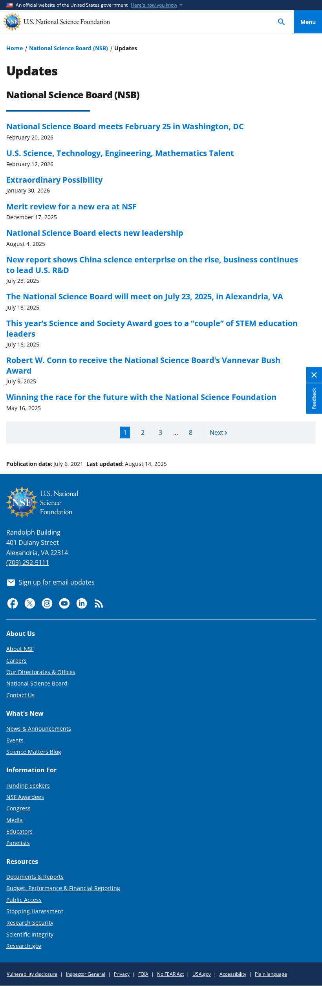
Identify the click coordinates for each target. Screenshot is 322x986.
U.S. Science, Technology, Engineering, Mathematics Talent (120, 152)
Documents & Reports (35, 876)
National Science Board (37, 683)
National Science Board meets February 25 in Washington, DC (125, 126)
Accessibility (233, 974)
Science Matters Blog (33, 751)
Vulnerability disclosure (32, 974)
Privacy (122, 974)
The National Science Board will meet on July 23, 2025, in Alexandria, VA (144, 296)
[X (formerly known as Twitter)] (30, 603)
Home (14, 48)
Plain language (271, 974)
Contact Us (20, 695)
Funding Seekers (28, 785)
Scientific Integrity (29, 934)
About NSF (20, 648)
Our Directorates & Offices (40, 672)
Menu (308, 22)
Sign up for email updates (57, 582)
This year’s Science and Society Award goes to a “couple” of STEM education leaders (152, 328)
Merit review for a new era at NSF (71, 206)
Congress (18, 808)
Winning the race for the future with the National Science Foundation (141, 396)
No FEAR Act (170, 974)
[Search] (281, 21)
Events (15, 740)
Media (14, 820)
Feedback (314, 398)
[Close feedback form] (314, 375)
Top (308, 434)
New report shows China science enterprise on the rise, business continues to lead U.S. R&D (152, 264)
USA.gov (201, 974)
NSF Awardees (25, 797)
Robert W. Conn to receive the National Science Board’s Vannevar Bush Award (143, 365)
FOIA (143, 974)
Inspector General (85, 974)
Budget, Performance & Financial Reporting (63, 888)
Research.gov (23, 945)
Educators (19, 831)
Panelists (18, 843)
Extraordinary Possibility (54, 179)
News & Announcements (38, 728)
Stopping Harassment (34, 911)
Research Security (29, 922)
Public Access (24, 900)
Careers (16, 660)
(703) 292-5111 (27, 562)
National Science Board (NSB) (68, 48)
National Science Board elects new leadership (94, 232)
